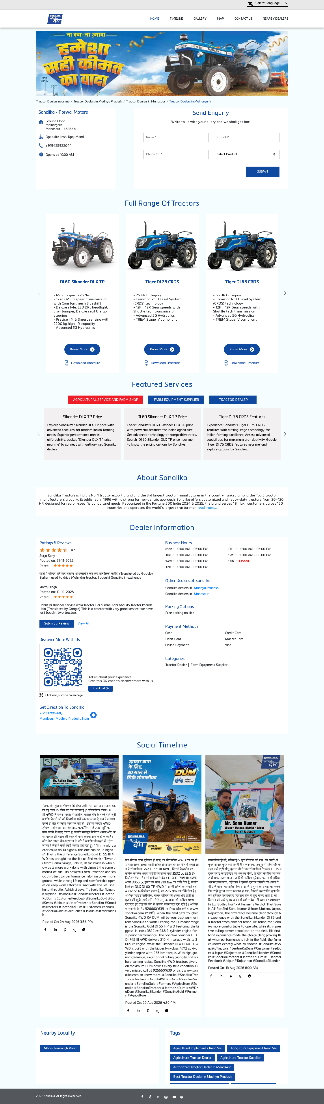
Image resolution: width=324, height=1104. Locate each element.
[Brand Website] (181, 1096)
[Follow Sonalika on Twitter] (158, 1096)
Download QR (101, 688)
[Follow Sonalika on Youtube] (173, 1096)
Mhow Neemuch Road (60, 1048)
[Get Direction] (93, 717)
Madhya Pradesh (206, 588)
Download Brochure (85, 363)
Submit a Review (56, 623)
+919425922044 (59, 145)
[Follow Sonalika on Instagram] (165, 1096)
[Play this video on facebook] (79, 779)
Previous (39, 292)
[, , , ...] (244, 805)
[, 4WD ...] (162, 805)
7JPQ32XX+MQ (51, 713)
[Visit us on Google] (150, 1096)
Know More (79, 349)
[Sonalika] (55, 19)
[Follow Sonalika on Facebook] (142, 1096)
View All (83, 623)
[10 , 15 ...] (79, 778)
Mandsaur (201, 594)
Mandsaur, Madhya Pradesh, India (64, 718)
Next (284, 292)
